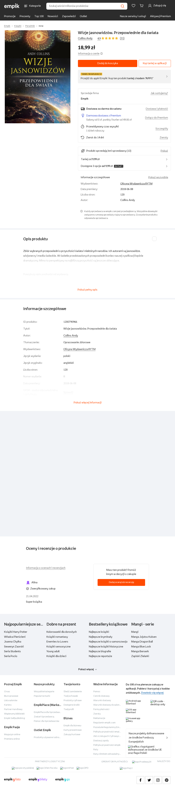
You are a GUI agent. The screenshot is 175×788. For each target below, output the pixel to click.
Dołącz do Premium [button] (156, 117)
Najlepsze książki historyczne (106, 646)
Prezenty (25, 16)
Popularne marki (42, 696)
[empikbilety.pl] (38, 780)
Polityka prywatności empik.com (109, 732)
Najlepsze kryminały (100, 637)
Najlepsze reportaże (100, 656)
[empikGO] (62, 780)
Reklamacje (99, 718)
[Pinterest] (166, 780)
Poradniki (30, 26)
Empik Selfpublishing (14, 718)
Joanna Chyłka (12, 641)
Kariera (7, 705)
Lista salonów (10, 700)
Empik (7, 26)
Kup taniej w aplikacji (155, 63)
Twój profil (69, 709)
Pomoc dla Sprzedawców (46, 721)
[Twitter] (149, 780)
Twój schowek (71, 696)
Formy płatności (101, 709)
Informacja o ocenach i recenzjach (45, 568)
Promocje (10, 16)
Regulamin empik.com (104, 723)
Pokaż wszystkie (158, 177)
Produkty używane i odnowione (49, 737)
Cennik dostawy (101, 696)
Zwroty (97, 714)
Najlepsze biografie (100, 651)
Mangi (134, 632)
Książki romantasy (57, 637)
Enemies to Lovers (57, 641)
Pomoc (96, 692)
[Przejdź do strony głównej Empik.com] (12, 6)
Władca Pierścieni (14, 637)
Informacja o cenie (88, 53)
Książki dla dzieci (56, 656)
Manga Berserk (140, 651)
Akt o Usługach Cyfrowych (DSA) (110, 736)
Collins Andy (85, 38)
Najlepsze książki (99, 632)
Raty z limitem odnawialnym (107, 754)
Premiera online (12, 739)
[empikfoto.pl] (12, 780)
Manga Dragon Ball (142, 641)
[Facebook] (140, 780)
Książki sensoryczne (58, 646)
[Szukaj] (122, 6)
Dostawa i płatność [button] (157, 109)
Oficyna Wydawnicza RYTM (136, 183)
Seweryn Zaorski (14, 646)
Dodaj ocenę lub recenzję (121, 582)
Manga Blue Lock (141, 646)
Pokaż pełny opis (87, 289)
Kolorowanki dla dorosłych (61, 632)
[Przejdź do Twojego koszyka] (142, 6)
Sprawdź (68, 392)
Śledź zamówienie (73, 692)
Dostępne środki (72, 705)
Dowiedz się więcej (152, 693)
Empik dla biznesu (72, 726)
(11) (122, 38)
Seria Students (12, 651)
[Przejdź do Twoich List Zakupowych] (133, 6)
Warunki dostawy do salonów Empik (111, 705)
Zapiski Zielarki (140, 656)
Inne (41, 26)
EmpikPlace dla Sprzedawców (49, 712)
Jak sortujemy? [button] (159, 93)
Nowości (53, 16)
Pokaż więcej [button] (86, 669)
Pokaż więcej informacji (88, 402)
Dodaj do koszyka (107, 63)
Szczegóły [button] (162, 128)
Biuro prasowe (11, 696)
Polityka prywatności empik (106, 745)
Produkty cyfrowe (73, 700)
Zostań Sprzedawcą (44, 717)
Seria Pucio (10, 656)
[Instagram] (158, 780)
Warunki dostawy (102, 700)
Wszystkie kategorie (44, 692)
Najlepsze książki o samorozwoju (108, 641)
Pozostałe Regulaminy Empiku (108, 727)
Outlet (83, 16)
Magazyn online (12, 734)
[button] (37, 76)
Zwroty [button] (164, 137)
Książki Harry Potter (15, 632)
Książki (17, 26)
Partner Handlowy (13, 709)
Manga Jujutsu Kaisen (144, 637)
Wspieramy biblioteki (14, 714)
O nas (7, 692)
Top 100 (39, 16)
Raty (95, 749)
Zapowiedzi (69, 16)
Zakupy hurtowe (72, 734)
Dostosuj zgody (101, 741)
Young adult (53, 651)
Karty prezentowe (73, 730)
